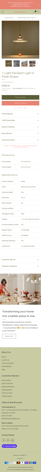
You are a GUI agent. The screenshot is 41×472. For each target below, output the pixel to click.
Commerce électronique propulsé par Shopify (20, 467)
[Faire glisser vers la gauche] (4, 63)
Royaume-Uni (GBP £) (19, 455)
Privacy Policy (6, 380)
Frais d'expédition (17, 88)
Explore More (9, 336)
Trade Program (7, 396)
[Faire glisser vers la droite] (37, 63)
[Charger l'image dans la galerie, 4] (32, 63)
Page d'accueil (9, 17)
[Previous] (4, 4)
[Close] (40, 4)
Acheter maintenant (20, 103)
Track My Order (7, 393)
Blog (3, 369)
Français (19, 458)
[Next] (37, 4)
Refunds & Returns (8, 386)
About (4, 357)
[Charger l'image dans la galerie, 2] (16, 63)
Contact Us (5, 360)
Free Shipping (6, 366)
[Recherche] (38, 12)
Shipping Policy (7, 390)
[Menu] (3, 12)
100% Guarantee (7, 363)
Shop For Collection (24, 6)
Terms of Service (7, 383)
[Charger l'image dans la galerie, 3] (24, 63)
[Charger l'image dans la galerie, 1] (8, 63)
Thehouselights (7, 82)
